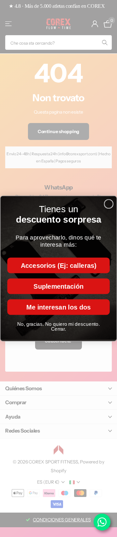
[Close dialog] (109, 204)
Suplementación (58, 286)
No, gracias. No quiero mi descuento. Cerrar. (58, 326)
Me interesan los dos (58, 306)
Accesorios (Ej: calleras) (59, 265)
